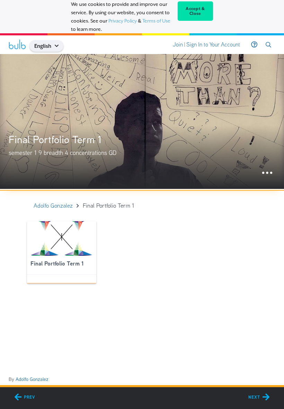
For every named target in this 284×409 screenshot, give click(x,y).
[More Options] (267, 173)
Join (178, 45)
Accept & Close (195, 11)
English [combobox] (42, 46)
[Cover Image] (142, 121)
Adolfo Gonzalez (32, 379)
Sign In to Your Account (213, 45)
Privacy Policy (122, 21)
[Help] (254, 45)
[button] (59, 46)
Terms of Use (156, 21)
